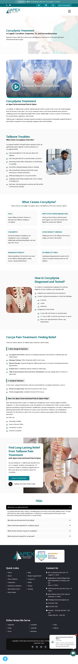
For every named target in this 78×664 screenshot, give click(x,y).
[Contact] (46, 5)
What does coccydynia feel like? (18, 507)
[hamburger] (69, 11)
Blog (29, 572)
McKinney (34, 631)
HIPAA (30, 582)
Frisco (10, 631)
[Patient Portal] (53, 5)
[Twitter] (45, 647)
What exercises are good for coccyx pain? (21, 536)
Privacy (30, 586)
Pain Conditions (13, 579)
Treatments (11, 582)
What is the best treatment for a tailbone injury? (23, 525)
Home (10, 572)
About (10, 576)
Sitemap (30, 589)
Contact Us (31, 579)
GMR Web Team (39, 643)
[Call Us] (6, 5)
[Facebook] (32, 647)
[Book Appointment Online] (39, 5)
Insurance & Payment (14, 586)
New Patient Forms (14, 589)
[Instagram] (37, 647)
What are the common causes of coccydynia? (22, 531)
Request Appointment (34, 576)
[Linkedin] (41, 647)
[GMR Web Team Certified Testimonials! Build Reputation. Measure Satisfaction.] (49, 556)
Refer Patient (12, 592)
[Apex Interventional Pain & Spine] (13, 11)
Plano (55, 625)
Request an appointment (19, 478)
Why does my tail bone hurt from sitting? (21, 520)
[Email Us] (10, 5)
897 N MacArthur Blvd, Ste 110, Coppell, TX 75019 (44, 2)
